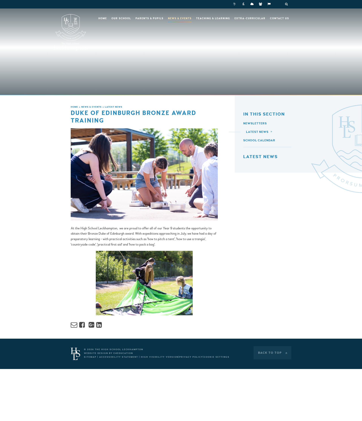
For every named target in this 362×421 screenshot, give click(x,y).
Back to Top (273, 353)
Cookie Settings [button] (216, 357)
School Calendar (259, 140)
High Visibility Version (159, 357)
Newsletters (255, 123)
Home (74, 107)
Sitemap (90, 357)
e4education (123, 353)
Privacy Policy (191, 357)
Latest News (113, 107)
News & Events (91, 107)
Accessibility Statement (118, 357)
